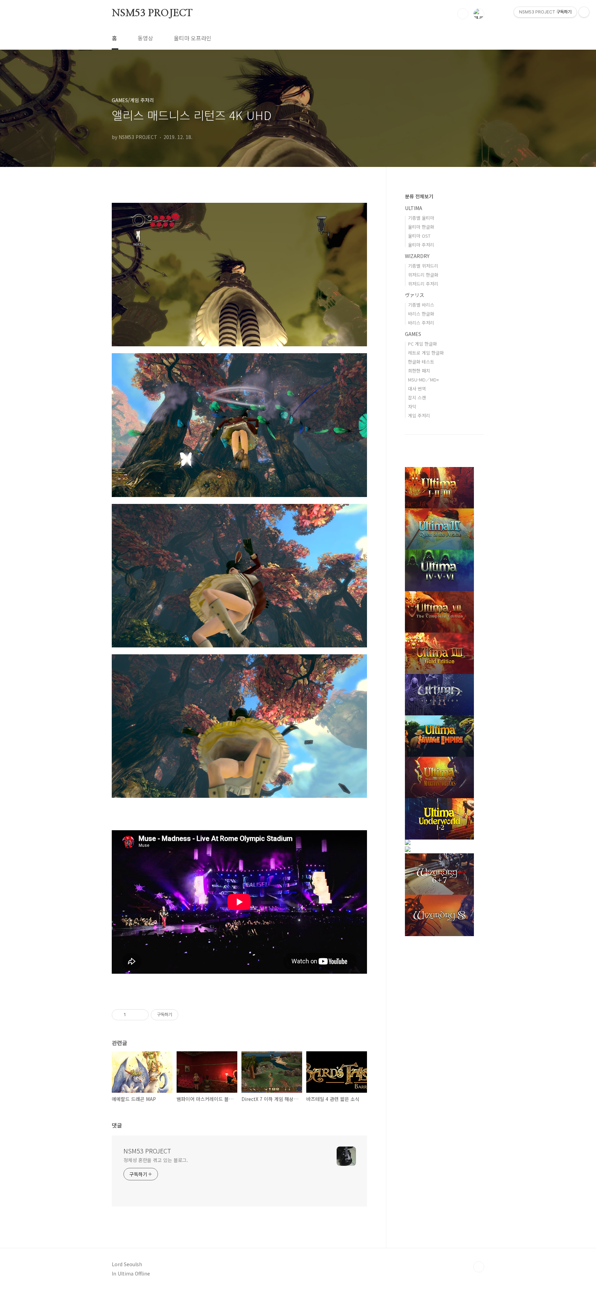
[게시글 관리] (141, 1015)
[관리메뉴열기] (584, 12)
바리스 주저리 (421, 322)
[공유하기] (132, 1015)
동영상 (145, 38)
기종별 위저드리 (423, 265)
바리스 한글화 (421, 313)
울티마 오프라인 (192, 38)
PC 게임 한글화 (422, 343)
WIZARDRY (417, 255)
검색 (463, 14)
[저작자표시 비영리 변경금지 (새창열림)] (187, 1015)
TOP (478, 1266)
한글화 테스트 (421, 361)
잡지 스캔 (417, 397)
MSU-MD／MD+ (423, 379)
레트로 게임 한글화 (426, 352)
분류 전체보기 (419, 196)
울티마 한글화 (421, 227)
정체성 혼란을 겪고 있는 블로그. (155, 1160)
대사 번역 (417, 388)
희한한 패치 (419, 370)
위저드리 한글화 (423, 274)
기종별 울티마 (421, 218)
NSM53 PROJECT (152, 13)
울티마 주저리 (421, 244)
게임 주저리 (419, 415)
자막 (412, 406)
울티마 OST (419, 235)
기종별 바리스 (421, 304)
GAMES (413, 333)
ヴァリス (414, 294)
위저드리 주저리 (423, 283)
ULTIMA (413, 208)
